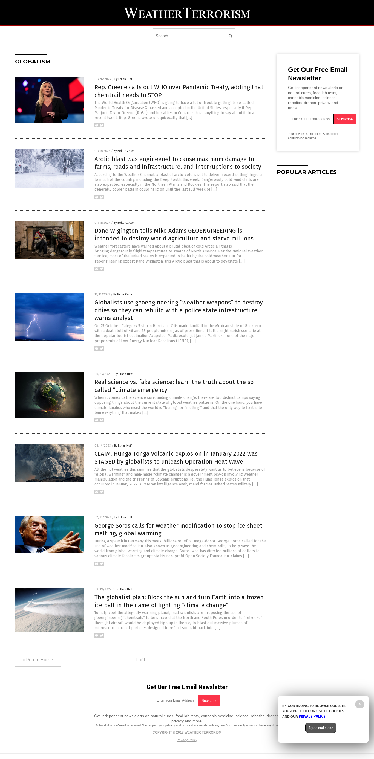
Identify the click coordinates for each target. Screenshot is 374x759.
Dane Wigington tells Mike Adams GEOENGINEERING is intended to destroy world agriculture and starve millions (174, 234)
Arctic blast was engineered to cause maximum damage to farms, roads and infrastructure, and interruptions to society (177, 163)
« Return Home (38, 659)
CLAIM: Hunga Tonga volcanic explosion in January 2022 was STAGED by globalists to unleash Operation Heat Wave (176, 457)
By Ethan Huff (123, 79)
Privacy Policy (187, 740)
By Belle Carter (124, 151)
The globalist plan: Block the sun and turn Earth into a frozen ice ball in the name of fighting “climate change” (179, 601)
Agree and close (320, 728)
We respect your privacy (158, 725)
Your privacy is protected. (305, 133)
